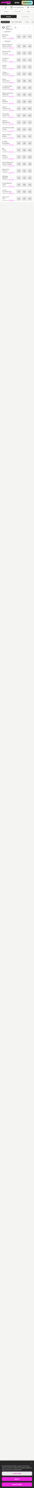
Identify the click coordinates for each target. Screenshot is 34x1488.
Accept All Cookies (17, 1484)
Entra (17, 3)
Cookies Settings (17, 1473)
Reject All (17, 1479)
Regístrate (27, 3)
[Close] (32, 1463)
